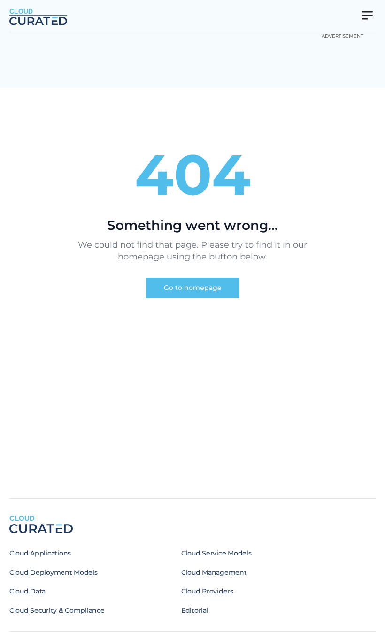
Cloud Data (27, 591)
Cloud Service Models (216, 553)
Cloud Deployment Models (53, 572)
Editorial (194, 610)
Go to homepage (193, 287)
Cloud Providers (207, 591)
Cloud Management (214, 572)
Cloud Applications (40, 553)
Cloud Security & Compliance (56, 610)
